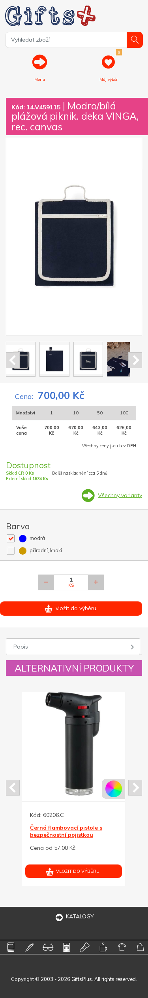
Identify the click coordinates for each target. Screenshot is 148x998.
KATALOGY (80, 916)
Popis (20, 646)
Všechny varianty (120, 494)
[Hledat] (135, 40)
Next (135, 360)
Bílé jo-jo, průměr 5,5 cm (101, 827)
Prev (13, 360)
